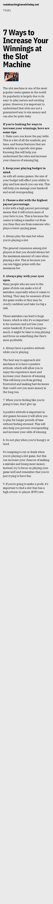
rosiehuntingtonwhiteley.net (21, 4)
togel (7, 10)
